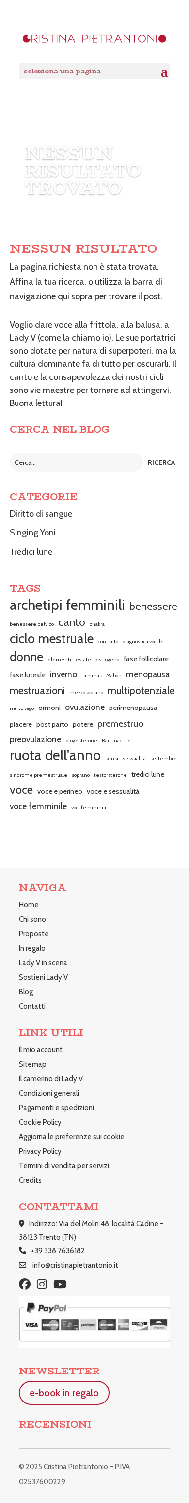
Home (29, 904)
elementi (59, 659)
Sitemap (33, 1064)
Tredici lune (31, 552)
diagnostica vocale (143, 641)
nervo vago (22, 708)
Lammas (91, 675)
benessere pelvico (32, 624)
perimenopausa (133, 707)
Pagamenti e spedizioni (56, 1107)
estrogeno (107, 659)
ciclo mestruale (52, 639)
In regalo (32, 948)
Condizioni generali (49, 1093)
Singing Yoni (33, 532)
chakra (97, 624)
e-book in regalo (64, 1393)
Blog (26, 991)
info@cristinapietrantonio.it (75, 1265)
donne (26, 657)
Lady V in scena (43, 962)
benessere (153, 606)
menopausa (148, 674)
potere (83, 724)
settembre (163, 758)
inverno (63, 674)
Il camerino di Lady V (51, 1078)
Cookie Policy (40, 1122)
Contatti (32, 1006)
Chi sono (32, 919)
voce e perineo (59, 791)
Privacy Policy (40, 1151)
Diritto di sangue (41, 513)
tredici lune (147, 774)
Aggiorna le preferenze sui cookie (72, 1136)
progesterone (81, 740)
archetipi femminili (67, 605)
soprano (81, 775)
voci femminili (88, 807)
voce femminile (38, 806)
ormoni (49, 707)
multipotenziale (141, 690)
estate (83, 659)
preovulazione (35, 739)
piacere (21, 724)
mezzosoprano (86, 692)
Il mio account (41, 1049)
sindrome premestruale (38, 775)
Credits (30, 1180)
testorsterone (110, 775)
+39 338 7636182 (58, 1250)
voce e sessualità (113, 791)
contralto (108, 641)
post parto (52, 724)
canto (71, 622)
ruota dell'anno (55, 755)
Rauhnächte (116, 740)
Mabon (114, 675)
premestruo (120, 723)
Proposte (34, 933)
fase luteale (28, 674)
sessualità (134, 758)
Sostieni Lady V (43, 977)
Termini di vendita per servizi (64, 1165)
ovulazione (85, 707)
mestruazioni (37, 690)
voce (21, 789)
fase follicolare (146, 658)
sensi (111, 758)
